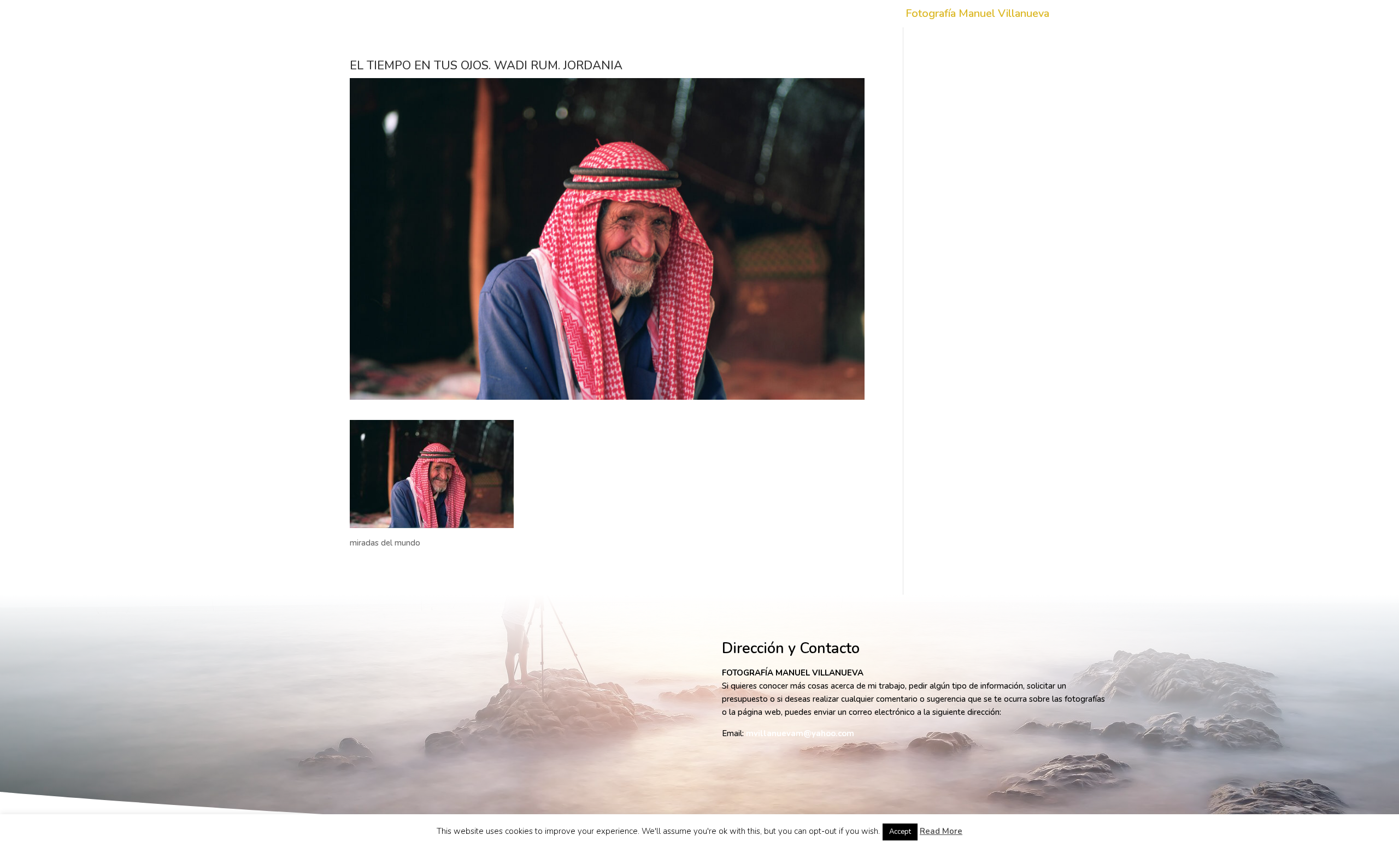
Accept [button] (900, 832)
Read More (941, 831)
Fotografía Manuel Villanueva (977, 15)
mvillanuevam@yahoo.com (800, 733)
